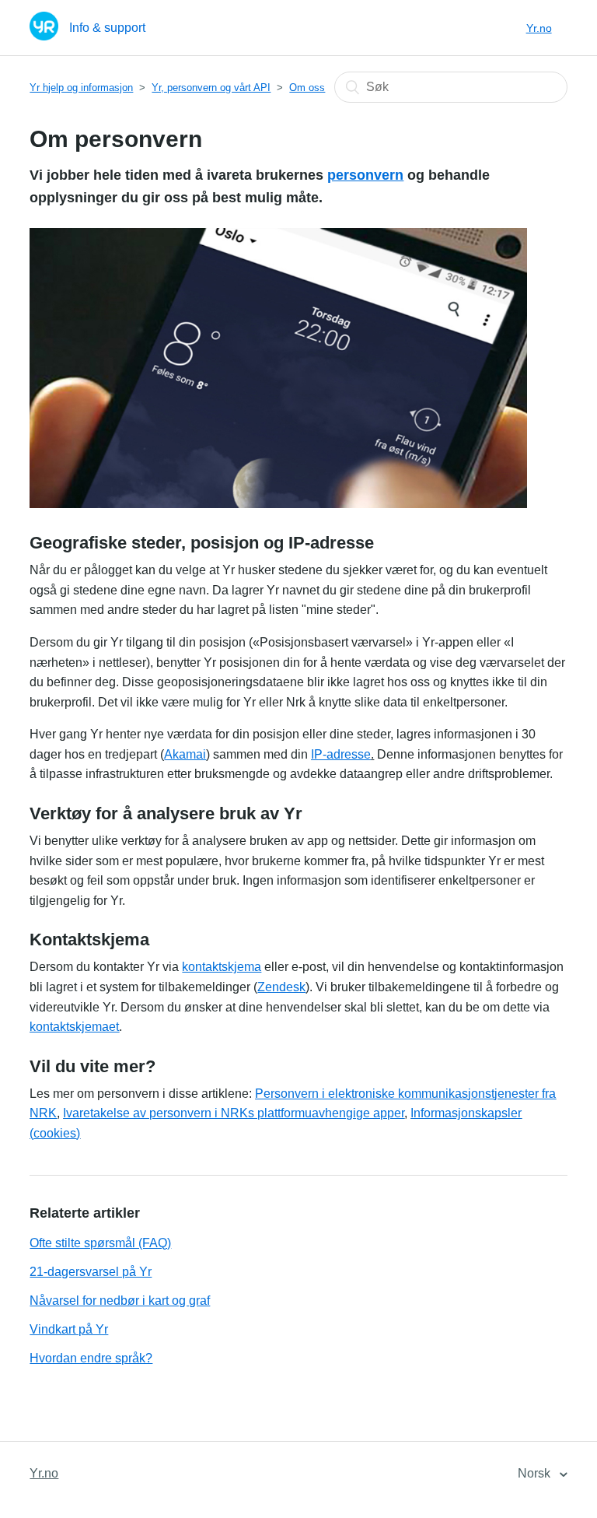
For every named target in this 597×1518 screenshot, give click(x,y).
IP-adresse (341, 754)
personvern (365, 175)
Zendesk (281, 987)
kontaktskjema (221, 966)
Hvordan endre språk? (91, 1358)
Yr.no (539, 28)
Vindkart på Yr (69, 1329)
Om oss (307, 87)
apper (388, 1113)
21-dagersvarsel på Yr (91, 1271)
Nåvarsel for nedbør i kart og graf (120, 1300)
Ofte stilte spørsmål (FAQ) (100, 1243)
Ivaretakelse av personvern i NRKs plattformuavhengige (218, 1113)
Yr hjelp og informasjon (81, 87)
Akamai (185, 754)
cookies (54, 1133)
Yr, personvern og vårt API (211, 87)
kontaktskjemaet (74, 1026)
